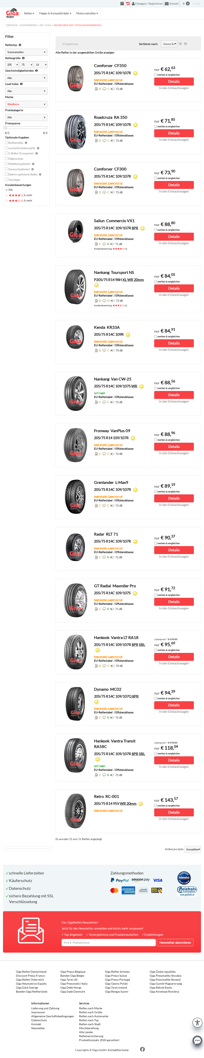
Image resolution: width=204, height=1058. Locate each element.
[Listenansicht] (180, 43)
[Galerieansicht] (185, 43)
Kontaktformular (118, 1050)
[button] (197, 1022)
